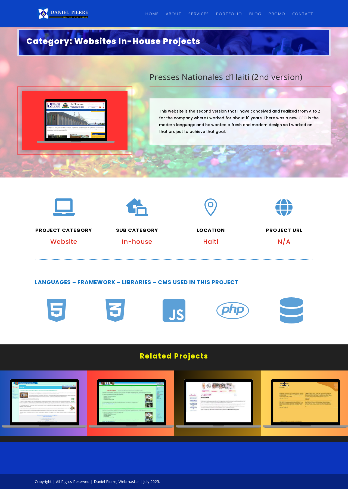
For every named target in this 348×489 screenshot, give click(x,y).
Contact (302, 14)
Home (152, 14)
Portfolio (229, 14)
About (173, 14)
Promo (276, 14)
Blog (255, 14)
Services (198, 14)
